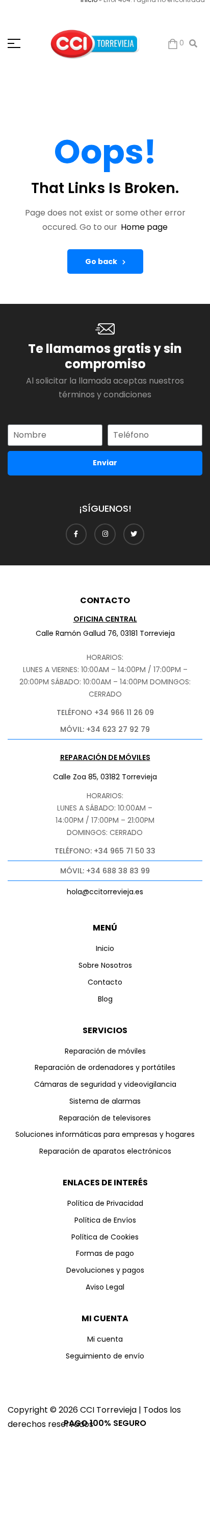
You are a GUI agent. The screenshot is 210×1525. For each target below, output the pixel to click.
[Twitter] (134, 534)
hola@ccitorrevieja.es (105, 892)
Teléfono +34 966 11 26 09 (105, 712)
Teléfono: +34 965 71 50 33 (105, 851)
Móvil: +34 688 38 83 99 (105, 871)
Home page (144, 227)
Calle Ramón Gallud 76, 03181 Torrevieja (105, 633)
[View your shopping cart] (173, 44)
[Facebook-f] (76, 534)
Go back (101, 261)
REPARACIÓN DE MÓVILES (105, 757)
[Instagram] (105, 534)
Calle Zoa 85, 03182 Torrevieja (105, 777)
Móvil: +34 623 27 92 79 (105, 729)
